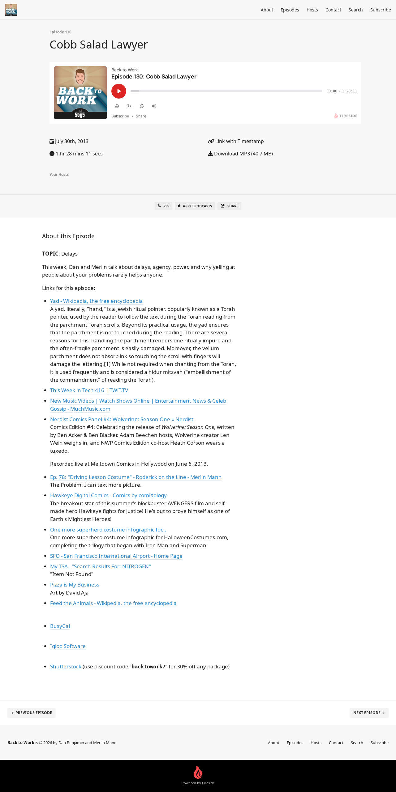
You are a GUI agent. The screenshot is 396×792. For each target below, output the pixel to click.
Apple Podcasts (197, 206)
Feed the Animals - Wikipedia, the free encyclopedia (113, 603)
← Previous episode (31, 712)
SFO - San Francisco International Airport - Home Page (116, 555)
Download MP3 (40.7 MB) (243, 153)
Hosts (312, 10)
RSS (166, 206)
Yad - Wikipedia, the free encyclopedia (96, 300)
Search (356, 10)
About (267, 10)
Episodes (290, 10)
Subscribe (380, 10)
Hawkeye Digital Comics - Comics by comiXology (108, 495)
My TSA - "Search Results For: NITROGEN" (100, 566)
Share (232, 206)
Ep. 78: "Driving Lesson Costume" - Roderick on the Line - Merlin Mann (136, 477)
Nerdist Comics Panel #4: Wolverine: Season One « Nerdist (121, 419)
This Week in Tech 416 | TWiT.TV (89, 390)
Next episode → (369, 712)
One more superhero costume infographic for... (108, 529)
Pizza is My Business (74, 584)
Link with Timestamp (239, 141)
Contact (333, 10)
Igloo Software (68, 646)
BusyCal (60, 625)
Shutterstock (65, 666)
